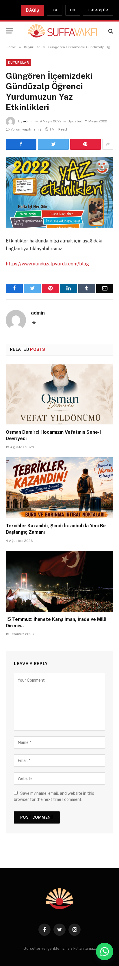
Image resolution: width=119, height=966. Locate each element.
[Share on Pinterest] (85, 144)
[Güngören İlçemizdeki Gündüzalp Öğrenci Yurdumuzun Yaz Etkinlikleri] (59, 192)
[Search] (110, 31)
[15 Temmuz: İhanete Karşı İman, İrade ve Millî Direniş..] (59, 581)
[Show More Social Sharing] (107, 144)
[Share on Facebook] (21, 144)
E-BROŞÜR (98, 10)
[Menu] (9, 31)
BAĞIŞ (32, 10)
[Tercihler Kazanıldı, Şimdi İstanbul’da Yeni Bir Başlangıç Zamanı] (59, 487)
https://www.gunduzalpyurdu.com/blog (47, 264)
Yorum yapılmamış (26, 129)
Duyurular (18, 62)
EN (72, 10)
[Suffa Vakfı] (62, 31)
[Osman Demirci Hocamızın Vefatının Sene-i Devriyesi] (59, 394)
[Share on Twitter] (53, 144)
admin (28, 121)
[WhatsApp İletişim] (104, 951)
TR (54, 10)
